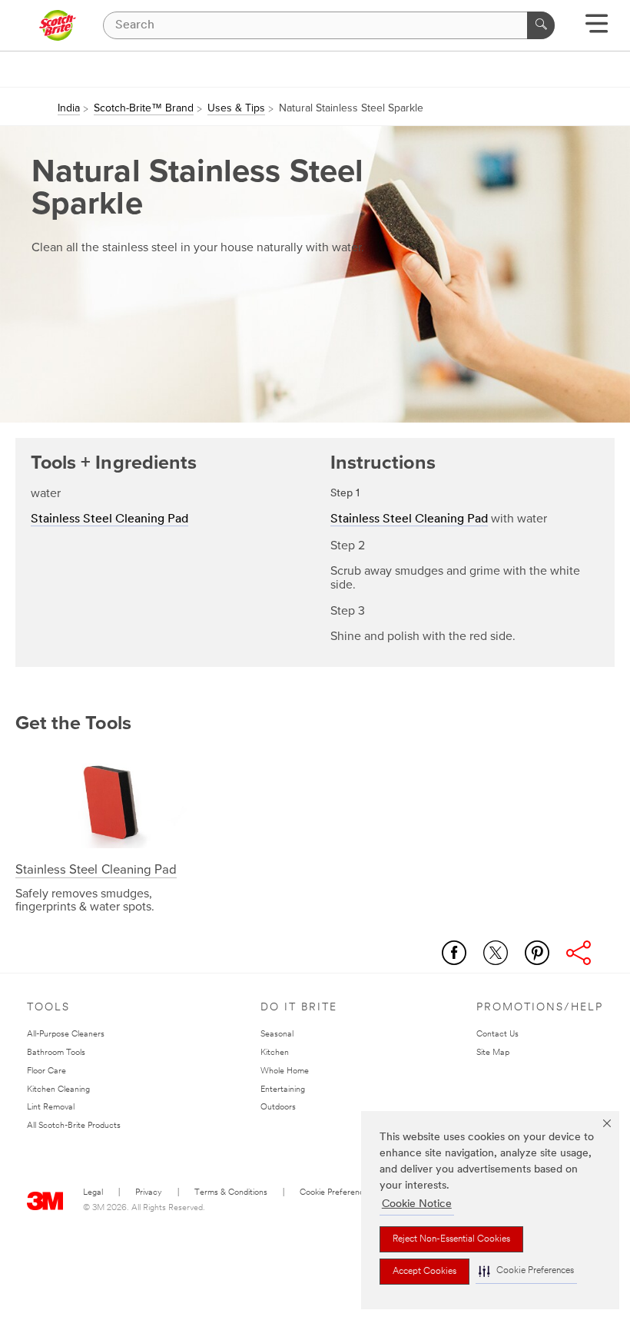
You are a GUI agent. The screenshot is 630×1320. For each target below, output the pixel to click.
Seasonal (276, 1034)
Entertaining (282, 1090)
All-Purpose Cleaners (65, 1034)
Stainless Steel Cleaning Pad (109, 519)
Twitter (495, 952)
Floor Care (46, 1071)
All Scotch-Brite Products (74, 1126)
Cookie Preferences (336, 1193)
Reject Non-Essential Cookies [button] (451, 1239)
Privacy (148, 1193)
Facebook (454, 952)
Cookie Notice (417, 1204)
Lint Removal (51, 1107)
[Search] (541, 25)
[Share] (578, 953)
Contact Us (497, 1034)
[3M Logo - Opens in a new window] (57, 25)
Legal (93, 1193)
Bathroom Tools (56, 1053)
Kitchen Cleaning (58, 1090)
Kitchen (274, 1053)
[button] (526, 1271)
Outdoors (278, 1107)
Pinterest (537, 952)
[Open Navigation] (596, 29)
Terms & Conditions (230, 1193)
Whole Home (284, 1071)
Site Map (492, 1053)
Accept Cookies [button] (424, 1271)
